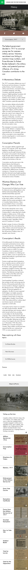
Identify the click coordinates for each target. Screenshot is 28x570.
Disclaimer (18, 375)
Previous (4, 367)
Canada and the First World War (16, 2)
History (14, 7)
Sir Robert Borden (10, 344)
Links (13, 375)
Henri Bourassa (9, 351)
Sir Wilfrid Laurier (10, 359)
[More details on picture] (25, 27)
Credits (5, 375)
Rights (9, 375)
